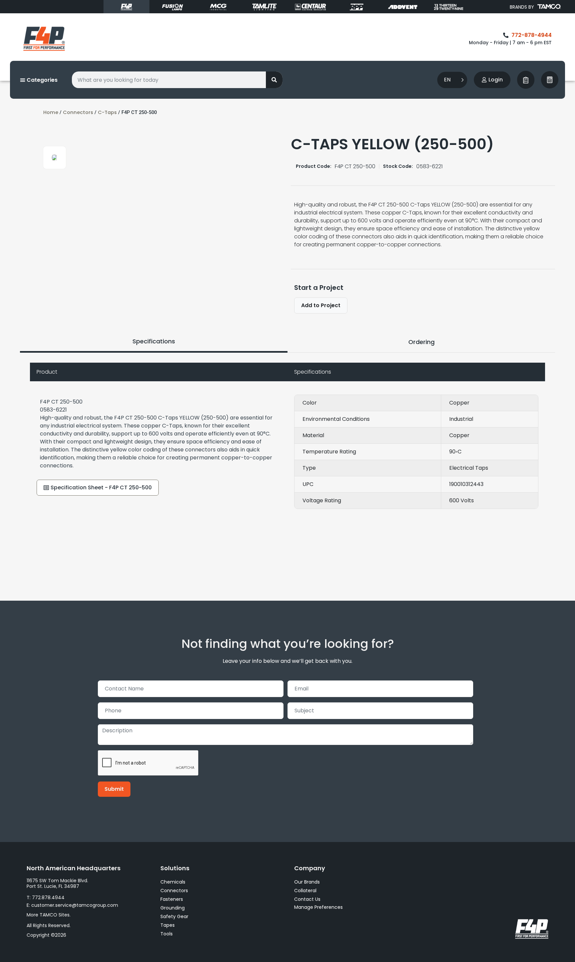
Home (50, 112)
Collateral (305, 890)
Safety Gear (174, 916)
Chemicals (172, 882)
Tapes (167, 925)
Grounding (172, 907)
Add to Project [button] (320, 305)
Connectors (78, 112)
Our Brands (307, 882)
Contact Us (307, 899)
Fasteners (171, 899)
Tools (166, 933)
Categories (41, 80)
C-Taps (107, 112)
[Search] (274, 79)
